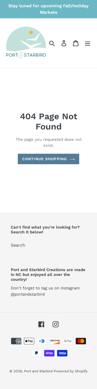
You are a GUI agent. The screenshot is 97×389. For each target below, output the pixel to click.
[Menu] (87, 43)
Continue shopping (44, 159)
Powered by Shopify (71, 371)
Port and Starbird (39, 371)
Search (18, 245)
